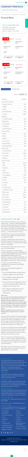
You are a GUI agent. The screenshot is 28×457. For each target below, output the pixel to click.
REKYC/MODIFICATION (20, 2)
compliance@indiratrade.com (17, 399)
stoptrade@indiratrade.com (8, 409)
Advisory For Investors (21, 428)
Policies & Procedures (7, 415)
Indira (12, 456)
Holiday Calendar (6, 423)
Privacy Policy (5, 411)
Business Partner (20, 415)
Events (3, 417)
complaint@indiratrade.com (18, 403)
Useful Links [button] (5, 419)
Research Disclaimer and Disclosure (21, 424)
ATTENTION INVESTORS (7, 219)
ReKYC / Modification (7, 427)
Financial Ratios (23, 14)
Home (2, 14)
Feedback (18, 417)
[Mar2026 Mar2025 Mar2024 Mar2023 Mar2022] (23, 95)
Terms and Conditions (21, 426)
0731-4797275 (4, 401)
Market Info (7, 14)
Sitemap (18, 411)
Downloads (18, 413)
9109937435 (22, 409)
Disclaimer (18, 421)
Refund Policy (5, 413)
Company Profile (14, 14)
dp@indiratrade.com (6, 350)
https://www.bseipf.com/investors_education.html (12, 310)
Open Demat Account (7, 425)
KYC (15, 219)
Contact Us (18, 419)
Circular (4, 421)
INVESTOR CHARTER (6, 405)
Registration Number (7, 429)
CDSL (18, 219)
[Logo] (4, 3)
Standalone (15, 89)
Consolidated (6, 89)
